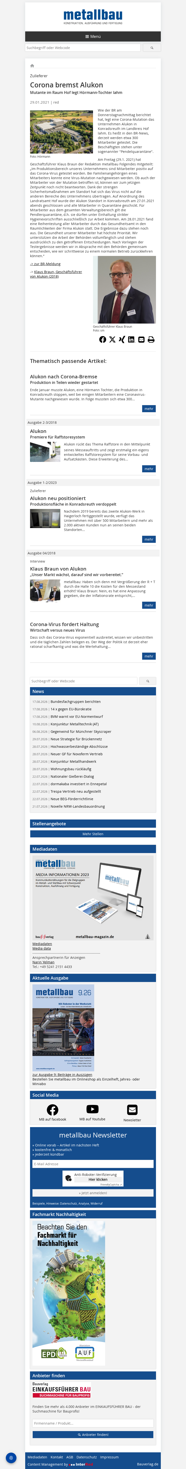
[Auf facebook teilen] (103, 341)
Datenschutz (87, 1457)
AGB (69, 1457)
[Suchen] (152, 47)
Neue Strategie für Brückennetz (67, 739)
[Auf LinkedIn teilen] (132, 341)
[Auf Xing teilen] (122, 341)
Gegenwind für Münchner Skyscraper (71, 731)
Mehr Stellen (93, 834)
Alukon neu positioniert (58, 498)
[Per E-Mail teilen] (141, 339)
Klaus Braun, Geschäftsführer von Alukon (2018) (56, 274)
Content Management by (48, 1464)
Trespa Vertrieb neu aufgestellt (66, 791)
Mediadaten (42, 943)
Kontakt (57, 1457)
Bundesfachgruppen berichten (66, 701)
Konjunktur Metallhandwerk (64, 761)
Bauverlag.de (147, 1464)
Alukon (38, 431)
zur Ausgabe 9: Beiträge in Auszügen (62, 1074)
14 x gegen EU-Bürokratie (62, 709)
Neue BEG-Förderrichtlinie (62, 799)
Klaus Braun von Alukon (58, 568)
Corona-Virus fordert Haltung (64, 624)
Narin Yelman (43, 962)
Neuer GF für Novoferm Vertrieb (67, 754)
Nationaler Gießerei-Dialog (63, 776)
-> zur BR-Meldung (45, 263)
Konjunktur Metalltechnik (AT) (65, 724)
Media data (41, 948)
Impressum (109, 1457)
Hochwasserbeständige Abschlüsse (70, 746)
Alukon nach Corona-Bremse (63, 376)
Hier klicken (98, 1179)
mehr (149, 408)
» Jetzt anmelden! (93, 1193)
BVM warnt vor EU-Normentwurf (67, 716)
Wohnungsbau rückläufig (61, 769)
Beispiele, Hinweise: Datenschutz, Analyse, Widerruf (67, 1203)
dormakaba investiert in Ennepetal (69, 784)
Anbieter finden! (94, 1434)
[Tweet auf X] (112, 341)
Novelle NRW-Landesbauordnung (68, 806)
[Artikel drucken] (151, 339)
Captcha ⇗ (111, 1184)
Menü (95, 36)
